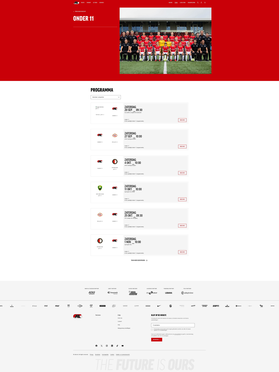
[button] (82, 3)
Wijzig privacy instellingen (124, 328)
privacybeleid (178, 334)
